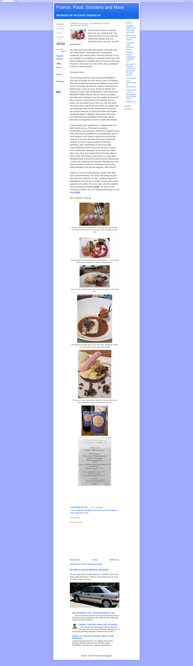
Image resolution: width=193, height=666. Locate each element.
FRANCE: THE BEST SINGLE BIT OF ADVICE (98, 625)
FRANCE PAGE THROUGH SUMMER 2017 (130, 56)
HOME (129, 23)
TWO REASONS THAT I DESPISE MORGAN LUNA (93, 613)
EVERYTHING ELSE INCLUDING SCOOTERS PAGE (131, 94)
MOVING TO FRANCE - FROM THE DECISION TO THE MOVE (131, 69)
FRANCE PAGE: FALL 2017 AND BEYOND (131, 29)
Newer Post (75, 560)
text (59, 41)
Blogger (108, 656)
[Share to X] (99, 507)
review (85, 513)
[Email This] (96, 507)
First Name (59, 32)
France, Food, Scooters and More (90, 7)
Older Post (114, 560)
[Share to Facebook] (100, 507)
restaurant (78, 513)
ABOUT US (130, 102)
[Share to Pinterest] (102, 507)
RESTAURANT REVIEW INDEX (131, 37)
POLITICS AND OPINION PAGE (130, 46)
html (59, 39)
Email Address (60, 28)
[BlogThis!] (98, 507)
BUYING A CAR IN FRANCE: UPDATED (89, 570)
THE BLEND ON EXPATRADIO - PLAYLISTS (131, 82)
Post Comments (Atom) (92, 564)
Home (95, 560)
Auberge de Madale (84, 510)
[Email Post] (92, 507)
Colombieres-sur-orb (100, 510)
